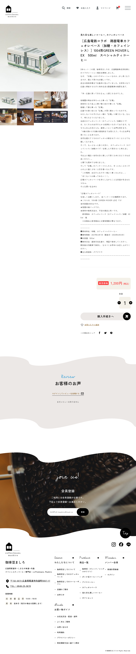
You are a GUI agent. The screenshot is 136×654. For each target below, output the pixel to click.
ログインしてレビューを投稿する (66, 393)
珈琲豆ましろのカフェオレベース (68, 575)
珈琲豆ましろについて (66, 569)
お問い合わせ (62, 627)
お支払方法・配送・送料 (67, 616)
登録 (83, 512)
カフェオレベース (89, 587)
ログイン (111, 574)
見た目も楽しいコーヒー (92, 592)
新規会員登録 (112, 569)
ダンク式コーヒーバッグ (92, 576)
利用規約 (60, 632)
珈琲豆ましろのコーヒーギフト (68, 582)
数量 (121, 294)
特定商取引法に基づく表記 (68, 643)
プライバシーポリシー (66, 637)
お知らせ (60, 594)
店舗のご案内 (62, 589)
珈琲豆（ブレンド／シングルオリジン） (93, 570)
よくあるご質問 (63, 621)
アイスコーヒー (88, 582)
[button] (8, 99)
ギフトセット (87, 598)
